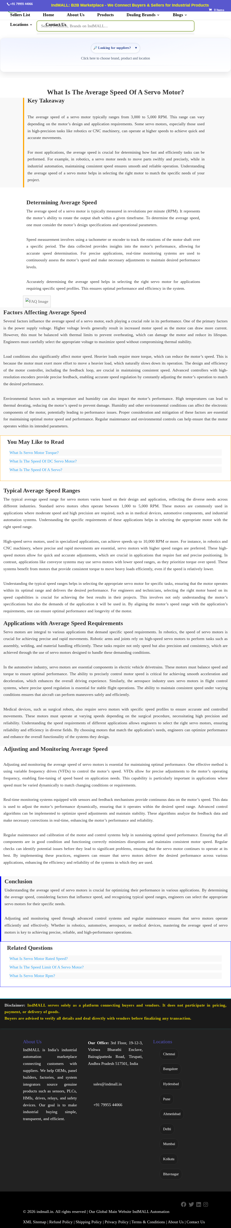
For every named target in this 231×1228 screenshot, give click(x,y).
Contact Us (56, 25)
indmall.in (45, 1211)
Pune (166, 1099)
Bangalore (170, 1069)
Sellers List (20, 15)
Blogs (178, 15)
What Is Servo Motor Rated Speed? (38, 958)
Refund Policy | (62, 1222)
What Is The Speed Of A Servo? (35, 469)
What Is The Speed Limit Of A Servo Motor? (46, 967)
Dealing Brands (141, 15)
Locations (19, 25)
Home (48, 15)
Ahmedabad (171, 1114)
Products (105, 15)
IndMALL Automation (150, 1211)
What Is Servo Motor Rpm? (32, 975)
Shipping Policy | (90, 1222)
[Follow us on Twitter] (191, 1204)
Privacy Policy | (118, 1222)
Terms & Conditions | (149, 1222)
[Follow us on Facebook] (183, 1204)
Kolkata (168, 1159)
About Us (75, 15)
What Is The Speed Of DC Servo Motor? (43, 461)
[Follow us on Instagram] (205, 1204)
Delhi (167, 1129)
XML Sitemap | (35, 1222)
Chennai (169, 1054)
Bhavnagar (171, 1174)
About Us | (177, 1222)
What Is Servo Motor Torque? (34, 452)
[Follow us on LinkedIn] (198, 1204)
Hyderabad (171, 1084)
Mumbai (169, 1144)
